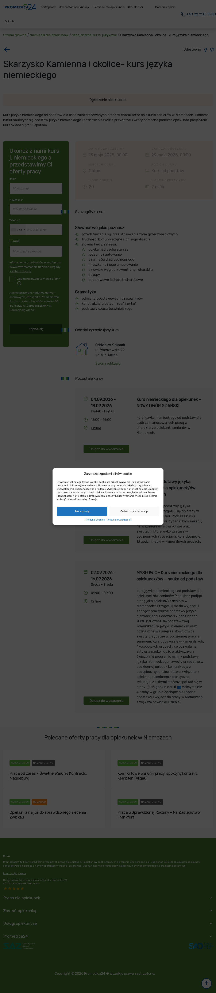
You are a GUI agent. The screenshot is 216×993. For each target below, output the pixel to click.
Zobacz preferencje (134, 511)
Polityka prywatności (118, 519)
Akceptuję (82, 511)
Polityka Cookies (95, 519)
